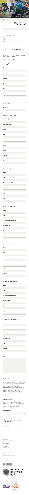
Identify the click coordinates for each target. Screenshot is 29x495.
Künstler (5, 198)
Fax (4, 160)
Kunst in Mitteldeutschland (8, 33)
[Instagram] (7, 464)
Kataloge (5, 31)
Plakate (4, 37)
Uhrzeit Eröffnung (6, 188)
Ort (4, 88)
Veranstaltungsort (7, 119)
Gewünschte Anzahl (7, 410)
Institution (5, 73)
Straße (4, 129)
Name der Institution (7, 124)
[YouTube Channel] (10, 464)
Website (4, 150)
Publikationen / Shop (7, 29)
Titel (4, 193)
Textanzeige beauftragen (10, 35)
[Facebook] (4, 464)
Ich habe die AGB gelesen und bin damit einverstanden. (13, 421)
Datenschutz (5, 459)
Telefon (5, 155)
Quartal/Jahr (6, 107)
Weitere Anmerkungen (7, 356)
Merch (4, 39)
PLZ (4, 83)
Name (4, 67)
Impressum (5, 458)
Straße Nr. (5, 78)
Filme (4, 41)
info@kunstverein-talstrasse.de (9, 455)
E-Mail (4, 93)
